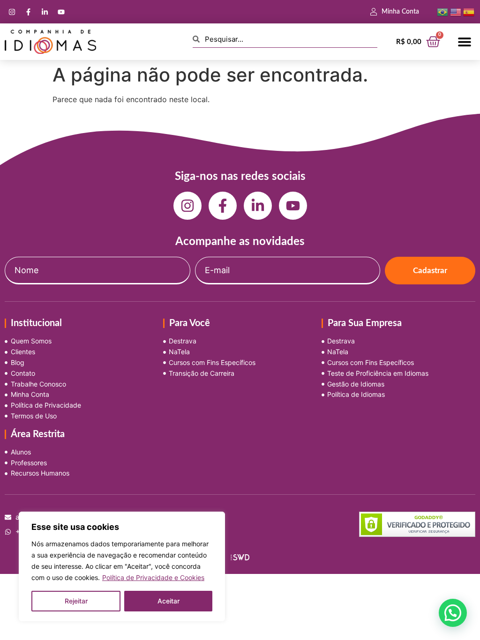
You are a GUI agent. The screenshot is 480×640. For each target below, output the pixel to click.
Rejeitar (76, 601)
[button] (464, 41)
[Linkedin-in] (45, 12)
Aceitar (169, 601)
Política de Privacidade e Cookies (153, 577)
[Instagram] (12, 12)
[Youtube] (61, 12)
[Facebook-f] (28, 12)
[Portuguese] (442, 11)
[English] (455, 11)
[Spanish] (468, 11)
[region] (122, 566)
